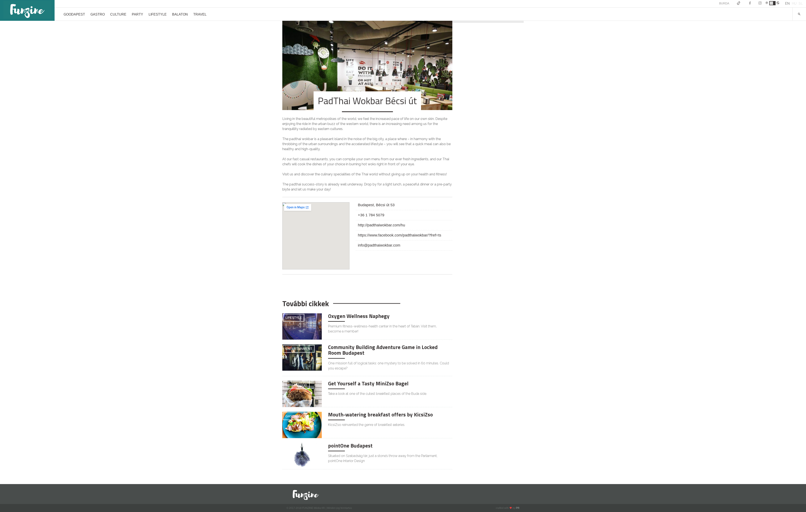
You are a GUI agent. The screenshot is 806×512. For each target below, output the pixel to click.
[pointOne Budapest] (302, 456)
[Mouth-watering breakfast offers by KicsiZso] (302, 425)
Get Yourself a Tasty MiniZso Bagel (368, 383)
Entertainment (298, 349)
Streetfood (296, 385)
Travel (200, 14)
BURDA (724, 3)
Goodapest (74, 14)
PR (517, 508)
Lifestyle (158, 14)
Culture (118, 14)
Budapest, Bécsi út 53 (376, 205)
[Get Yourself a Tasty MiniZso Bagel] (302, 394)
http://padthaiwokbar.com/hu (381, 225)
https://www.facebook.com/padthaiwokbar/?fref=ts (399, 235)
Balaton (180, 14)
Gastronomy (297, 416)
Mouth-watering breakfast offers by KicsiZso (380, 415)
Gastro (97, 14)
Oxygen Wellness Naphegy (359, 316)
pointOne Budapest (350, 446)
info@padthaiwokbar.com (379, 245)
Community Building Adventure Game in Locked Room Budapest (383, 350)
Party (137, 14)
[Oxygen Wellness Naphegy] (302, 326)
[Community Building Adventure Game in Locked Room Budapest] (302, 357)
